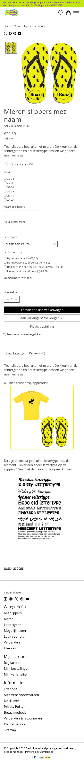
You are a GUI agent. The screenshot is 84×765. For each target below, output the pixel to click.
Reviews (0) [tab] (37, 353)
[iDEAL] (47, 758)
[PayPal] (35, 758)
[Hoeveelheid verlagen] (7, 299)
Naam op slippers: (14, 206)
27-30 (10, 183)
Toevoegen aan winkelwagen (42, 310)
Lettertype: (10, 237)
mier (7, 568)
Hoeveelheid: (12, 292)
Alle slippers (13, 613)
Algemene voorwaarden (21, 695)
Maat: (7, 172)
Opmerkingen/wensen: (18, 278)
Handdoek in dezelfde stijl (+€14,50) (28, 262)
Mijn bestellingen (16, 668)
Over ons (10, 689)
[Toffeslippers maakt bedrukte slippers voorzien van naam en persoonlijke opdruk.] (16, 13)
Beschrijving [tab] (15, 353)
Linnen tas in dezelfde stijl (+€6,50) (27, 271)
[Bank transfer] (41, 758)
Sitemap (10, 730)
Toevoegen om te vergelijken (24, 334)
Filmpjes (10, 648)
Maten (8, 619)
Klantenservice (14, 724)
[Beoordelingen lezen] (16, 163)
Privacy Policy (13, 706)
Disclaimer (11, 701)
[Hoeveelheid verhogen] (15, 299)
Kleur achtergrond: (15, 221)
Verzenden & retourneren (23, 718)
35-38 (10, 191)
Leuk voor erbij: (13, 252)
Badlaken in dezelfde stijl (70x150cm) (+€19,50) (35, 267)
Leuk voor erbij (15, 636)
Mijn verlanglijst (15, 674)
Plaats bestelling (42, 326)
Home (7, 26)
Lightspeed (47, 751)
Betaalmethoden (16, 712)
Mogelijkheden (15, 630)
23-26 (10, 178)
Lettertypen (12, 625)
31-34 (10, 187)
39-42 (10, 196)
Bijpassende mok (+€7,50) (22, 258)
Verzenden (12, 642)
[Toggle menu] (76, 13)
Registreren (12, 662)
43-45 (10, 200)
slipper (18, 568)
